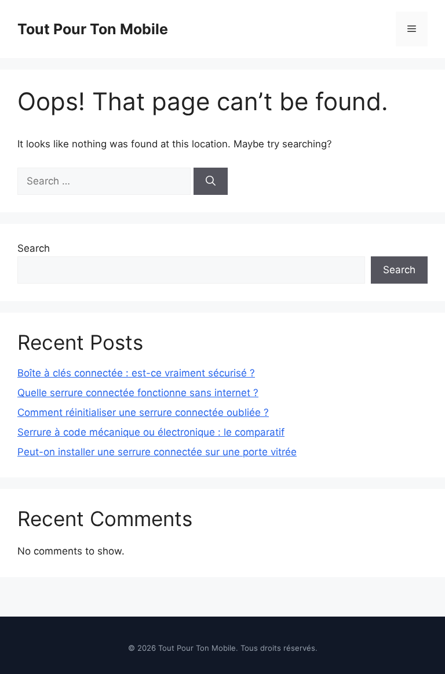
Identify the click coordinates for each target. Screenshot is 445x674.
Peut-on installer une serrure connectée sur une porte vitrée (157, 452)
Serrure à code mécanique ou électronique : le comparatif (150, 432)
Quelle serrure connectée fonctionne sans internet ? (137, 392)
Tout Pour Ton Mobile (92, 29)
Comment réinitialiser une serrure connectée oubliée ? (143, 412)
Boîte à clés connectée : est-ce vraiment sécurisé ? (136, 373)
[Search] (211, 181)
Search (33, 248)
